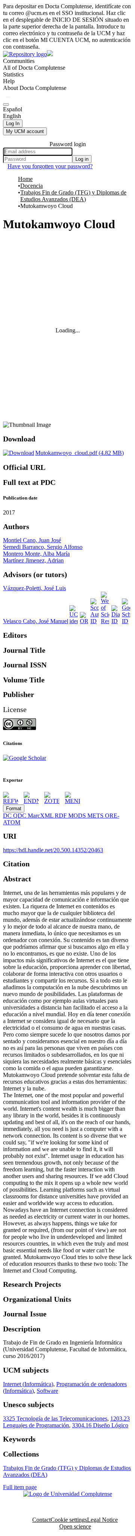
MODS (77, 815)
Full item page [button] (20, 1487)
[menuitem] (34, 67)
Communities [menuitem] (18, 61)
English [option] (12, 116)
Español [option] (12, 109)
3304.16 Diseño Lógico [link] (100, 1425)
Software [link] (47, 1391)
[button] (6, 104)
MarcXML (41, 815)
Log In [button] (13, 123)
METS (96, 815)
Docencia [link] (31, 185)
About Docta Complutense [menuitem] (34, 88)
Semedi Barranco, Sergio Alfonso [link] (42, 547)
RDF (61, 815)
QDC (20, 815)
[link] (63, 453)
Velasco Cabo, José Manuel (35, 621)
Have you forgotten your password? (50, 166)
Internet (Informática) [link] (28, 1384)
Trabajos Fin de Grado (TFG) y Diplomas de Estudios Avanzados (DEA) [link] (73, 195)
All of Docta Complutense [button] (34, 67)
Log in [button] (81, 159)
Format (13, 808)
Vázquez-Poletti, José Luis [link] (34, 588)
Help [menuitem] (9, 81)
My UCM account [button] (25, 131)
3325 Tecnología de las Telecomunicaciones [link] (55, 1418)
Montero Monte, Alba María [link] (36, 553)
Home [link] (25, 179)
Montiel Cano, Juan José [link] (32, 540)
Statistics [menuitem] (13, 74)
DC (8, 815)
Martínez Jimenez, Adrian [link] (33, 560)
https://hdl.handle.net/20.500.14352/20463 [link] (53, 850)
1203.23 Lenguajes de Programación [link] (66, 1421)
